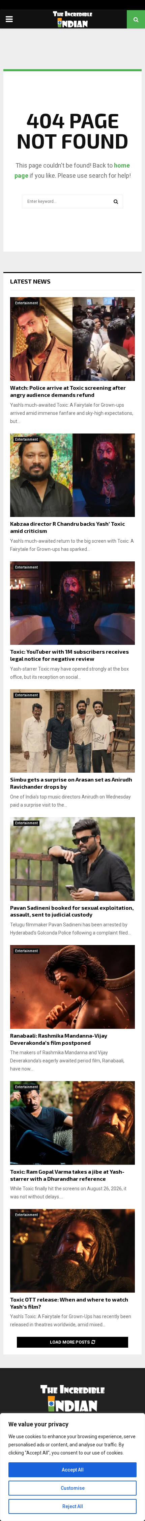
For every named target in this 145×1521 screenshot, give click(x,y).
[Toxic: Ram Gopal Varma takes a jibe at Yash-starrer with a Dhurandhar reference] (72, 1123)
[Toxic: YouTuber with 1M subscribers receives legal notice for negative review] (72, 603)
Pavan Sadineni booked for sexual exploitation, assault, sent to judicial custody (72, 911)
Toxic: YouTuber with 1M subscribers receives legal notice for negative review (69, 655)
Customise (73, 1488)
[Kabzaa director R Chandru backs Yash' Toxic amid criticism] (72, 475)
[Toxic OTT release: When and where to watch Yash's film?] (72, 1251)
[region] (72, 1467)
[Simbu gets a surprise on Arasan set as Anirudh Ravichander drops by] (72, 731)
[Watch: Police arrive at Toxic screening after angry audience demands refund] (72, 339)
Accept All (73, 1469)
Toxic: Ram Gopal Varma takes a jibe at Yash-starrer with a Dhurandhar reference (67, 1175)
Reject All (72, 1506)
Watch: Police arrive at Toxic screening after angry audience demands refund (68, 391)
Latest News (30, 281)
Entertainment (26, 303)
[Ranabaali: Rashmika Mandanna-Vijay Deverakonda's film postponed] (72, 987)
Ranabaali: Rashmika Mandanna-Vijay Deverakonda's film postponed (58, 1039)
